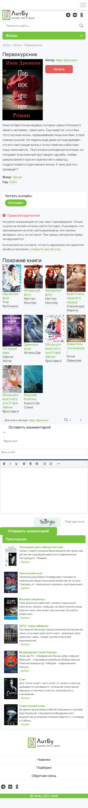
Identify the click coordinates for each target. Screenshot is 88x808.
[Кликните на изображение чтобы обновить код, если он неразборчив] (47, 522)
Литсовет (16, 202)
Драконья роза (31, 346)
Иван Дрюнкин (66, 60)
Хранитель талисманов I (75, 348)
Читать (59, 69)
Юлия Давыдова (74, 358)
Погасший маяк (9, 350)
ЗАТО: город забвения (33, 626)
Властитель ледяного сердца (75, 298)
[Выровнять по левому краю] (24, 464)
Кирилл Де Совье (32, 405)
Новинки (44, 759)
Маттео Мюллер (30, 300)
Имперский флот (32, 292)
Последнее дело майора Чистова (41, 547)
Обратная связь (44, 775)
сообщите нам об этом (45, 249)
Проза (17, 45)
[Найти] (81, 26)
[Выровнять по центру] (30, 464)
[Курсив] (10, 464)
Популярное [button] (16, 539)
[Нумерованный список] (51, 464)
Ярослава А (53, 361)
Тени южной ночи (30, 573)
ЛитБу (6, 45)
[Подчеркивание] (16, 464)
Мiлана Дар (32, 352)
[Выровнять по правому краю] (37, 464)
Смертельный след (32, 706)
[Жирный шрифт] (4, 464)
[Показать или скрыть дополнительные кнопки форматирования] (59, 464)
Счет (22, 679)
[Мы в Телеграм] (68, 15)
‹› (25, 562)
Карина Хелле (7, 358)
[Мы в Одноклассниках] (81, 15)
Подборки (44, 767)
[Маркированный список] (45, 464)
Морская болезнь (30, 397)
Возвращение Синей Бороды (38, 652)
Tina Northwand (10, 304)
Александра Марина (75, 308)
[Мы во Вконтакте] (75, 15)
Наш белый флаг (10, 296)
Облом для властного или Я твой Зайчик (53, 350)
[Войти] (5, 5)
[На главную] (18, 15)
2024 (13, 182)
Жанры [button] (11, 35)
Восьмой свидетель (32, 599)
